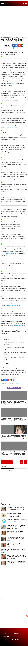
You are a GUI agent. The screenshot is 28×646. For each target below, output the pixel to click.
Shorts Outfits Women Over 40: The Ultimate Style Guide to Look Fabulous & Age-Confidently (17, 556)
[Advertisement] (14, 632)
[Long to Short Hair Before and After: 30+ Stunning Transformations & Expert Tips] (7, 395)
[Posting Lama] (21, 462)
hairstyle (18, 383)
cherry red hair (17, 325)
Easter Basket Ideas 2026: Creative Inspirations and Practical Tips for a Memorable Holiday (16, 527)
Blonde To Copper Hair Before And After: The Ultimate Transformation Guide (16, 545)
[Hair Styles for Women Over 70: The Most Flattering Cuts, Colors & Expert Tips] (7, 429)
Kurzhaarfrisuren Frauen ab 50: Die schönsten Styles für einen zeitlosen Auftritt (7, 421)
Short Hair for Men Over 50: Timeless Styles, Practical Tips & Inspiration (16, 562)
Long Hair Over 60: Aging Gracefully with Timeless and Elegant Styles (20, 420)
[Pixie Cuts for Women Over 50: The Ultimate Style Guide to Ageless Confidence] (20, 429)
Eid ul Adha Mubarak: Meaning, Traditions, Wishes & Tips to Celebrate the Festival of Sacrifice (16, 515)
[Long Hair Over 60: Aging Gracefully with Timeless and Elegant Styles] (20, 412)
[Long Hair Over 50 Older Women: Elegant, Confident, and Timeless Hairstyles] (7, 446)
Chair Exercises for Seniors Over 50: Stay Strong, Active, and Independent (16, 550)
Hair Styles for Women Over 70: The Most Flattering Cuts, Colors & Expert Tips (7, 437)
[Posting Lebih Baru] (25, 462)
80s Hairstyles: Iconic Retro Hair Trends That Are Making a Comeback (16, 532)
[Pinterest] (19, 45)
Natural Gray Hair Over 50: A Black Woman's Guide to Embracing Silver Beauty (20, 454)
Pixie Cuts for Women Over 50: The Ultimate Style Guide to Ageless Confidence (20, 437)
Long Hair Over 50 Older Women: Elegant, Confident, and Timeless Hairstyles (7, 454)
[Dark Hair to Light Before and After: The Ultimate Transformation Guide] (20, 395)
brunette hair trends (12, 127)
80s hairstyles (13, 83)
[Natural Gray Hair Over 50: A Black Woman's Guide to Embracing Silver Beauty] (20, 446)
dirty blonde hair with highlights (13, 305)
